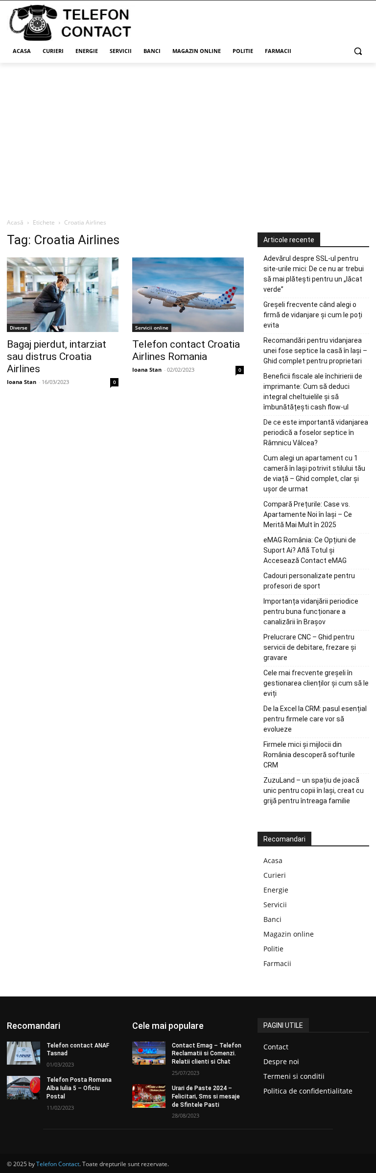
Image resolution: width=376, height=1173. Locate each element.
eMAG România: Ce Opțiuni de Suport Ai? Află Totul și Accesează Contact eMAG (309, 550)
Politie (273, 948)
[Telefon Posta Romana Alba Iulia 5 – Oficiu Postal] (23, 1087)
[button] (357, 51)
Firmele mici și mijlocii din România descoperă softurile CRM (309, 754)
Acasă (15, 222)
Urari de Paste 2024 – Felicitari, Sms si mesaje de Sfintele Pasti (206, 1096)
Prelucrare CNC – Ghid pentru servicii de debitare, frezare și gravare (309, 647)
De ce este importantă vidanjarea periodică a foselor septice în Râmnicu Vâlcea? (315, 432)
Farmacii (277, 963)
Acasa (272, 860)
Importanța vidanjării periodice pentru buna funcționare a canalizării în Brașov (310, 611)
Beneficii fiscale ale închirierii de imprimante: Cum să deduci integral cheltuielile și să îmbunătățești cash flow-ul (312, 391)
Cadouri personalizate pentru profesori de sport (309, 581)
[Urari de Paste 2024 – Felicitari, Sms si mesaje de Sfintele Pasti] (148, 1096)
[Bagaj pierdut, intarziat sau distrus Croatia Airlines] (62, 294)
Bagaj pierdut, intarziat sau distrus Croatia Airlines (56, 356)
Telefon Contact (57, 1164)
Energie (275, 889)
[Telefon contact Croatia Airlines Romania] (188, 294)
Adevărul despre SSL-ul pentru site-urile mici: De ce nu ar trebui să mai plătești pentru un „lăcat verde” (313, 274)
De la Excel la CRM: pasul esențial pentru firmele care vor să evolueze (315, 719)
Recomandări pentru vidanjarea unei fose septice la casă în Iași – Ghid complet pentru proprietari (315, 350)
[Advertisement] (188, 136)
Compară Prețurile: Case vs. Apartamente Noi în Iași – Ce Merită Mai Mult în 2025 (307, 514)
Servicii (275, 904)
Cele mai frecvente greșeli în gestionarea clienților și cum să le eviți (316, 683)
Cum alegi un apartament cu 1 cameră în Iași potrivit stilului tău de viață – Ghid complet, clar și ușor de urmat (314, 473)
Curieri (274, 875)
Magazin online (288, 934)
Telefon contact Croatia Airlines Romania (186, 350)
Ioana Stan (21, 381)
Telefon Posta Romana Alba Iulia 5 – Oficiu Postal (79, 1088)
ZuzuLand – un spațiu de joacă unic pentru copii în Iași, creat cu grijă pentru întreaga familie (313, 790)
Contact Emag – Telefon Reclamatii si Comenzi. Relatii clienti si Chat (206, 1054)
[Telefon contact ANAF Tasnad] (23, 1053)
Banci (272, 919)
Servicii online (151, 327)
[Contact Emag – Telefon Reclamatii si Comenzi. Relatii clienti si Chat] (148, 1053)
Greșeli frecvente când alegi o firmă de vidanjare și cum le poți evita (312, 315)
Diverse (18, 327)
